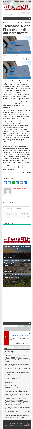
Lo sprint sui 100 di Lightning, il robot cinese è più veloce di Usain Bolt (17, 377)
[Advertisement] (17, 301)
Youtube (27, 13)
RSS (29, 13)
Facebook (24, 13)
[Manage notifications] (28, 424)
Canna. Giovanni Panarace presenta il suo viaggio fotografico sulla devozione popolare (17, 263)
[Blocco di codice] (20, 214)
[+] (27, 214)
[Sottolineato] (9, 214)
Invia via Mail (27, 56)
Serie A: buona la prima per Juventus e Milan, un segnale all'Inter (17, 352)
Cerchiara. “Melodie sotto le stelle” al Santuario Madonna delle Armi (17, 408)
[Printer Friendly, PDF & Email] (26, 59)
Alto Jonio (7, 257)
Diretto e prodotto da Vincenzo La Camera (13, 425)
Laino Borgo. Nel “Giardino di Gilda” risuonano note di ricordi (17, 395)
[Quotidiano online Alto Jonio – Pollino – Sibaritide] (17, 7)
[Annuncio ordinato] (14, 214)
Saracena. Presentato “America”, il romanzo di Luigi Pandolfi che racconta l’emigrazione (17, 416)
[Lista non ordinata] (16, 214)
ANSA (7, 348)
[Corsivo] (7, 214)
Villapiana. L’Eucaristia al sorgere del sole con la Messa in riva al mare (17, 386)
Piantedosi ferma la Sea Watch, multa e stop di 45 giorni (17, 360)
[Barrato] (11, 214)
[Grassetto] (5, 214)
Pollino (6, 285)
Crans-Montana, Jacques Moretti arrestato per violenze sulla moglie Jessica (17, 356)
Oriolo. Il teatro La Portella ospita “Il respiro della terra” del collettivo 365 (16, 403)
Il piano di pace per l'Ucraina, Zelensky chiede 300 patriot (17, 373)
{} (24, 214)
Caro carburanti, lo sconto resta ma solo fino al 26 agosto (17, 369)
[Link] (22, 214)
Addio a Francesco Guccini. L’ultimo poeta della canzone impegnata (17, 412)
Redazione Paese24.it (25, 22)
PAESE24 (8, 382)
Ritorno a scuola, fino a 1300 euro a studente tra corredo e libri (17, 365)
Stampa (19, 56)
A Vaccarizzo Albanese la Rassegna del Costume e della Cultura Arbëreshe (17, 2)
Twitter (22, 13)
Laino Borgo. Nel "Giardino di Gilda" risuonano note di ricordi (15, 276)
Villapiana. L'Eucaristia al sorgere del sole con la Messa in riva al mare (17, 248)
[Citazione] (18, 214)
